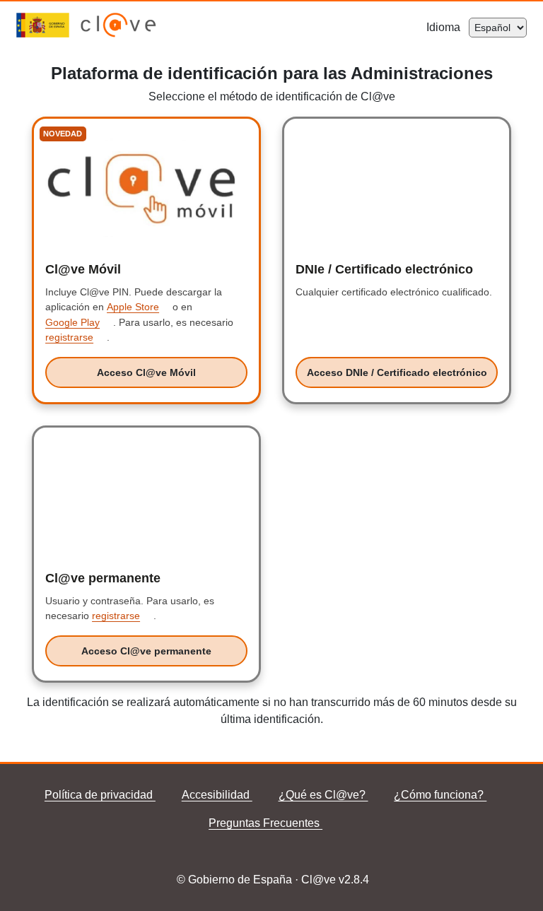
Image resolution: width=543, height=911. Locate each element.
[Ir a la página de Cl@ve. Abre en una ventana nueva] (118, 34)
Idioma (447, 27)
